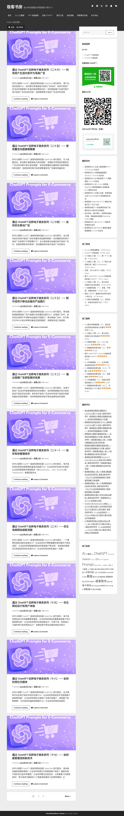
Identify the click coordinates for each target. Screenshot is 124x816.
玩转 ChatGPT (47, 15)
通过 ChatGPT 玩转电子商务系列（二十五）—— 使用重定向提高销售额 (41, 124)
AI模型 (88, 554)
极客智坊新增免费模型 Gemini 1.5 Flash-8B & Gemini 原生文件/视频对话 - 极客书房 (98, 460)
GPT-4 (101, 559)
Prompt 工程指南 (91, 58)
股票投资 (103, 586)
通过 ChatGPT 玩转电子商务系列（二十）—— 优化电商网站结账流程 (41, 505)
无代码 (87, 581)
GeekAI (86, 559)
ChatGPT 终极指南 (92, 55)
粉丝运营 (97, 586)
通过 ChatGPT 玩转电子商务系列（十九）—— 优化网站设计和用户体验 (41, 581)
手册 (107, 572)
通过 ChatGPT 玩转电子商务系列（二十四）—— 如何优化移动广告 (41, 200)
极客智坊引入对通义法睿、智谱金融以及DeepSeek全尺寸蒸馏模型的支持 (98, 196)
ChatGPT (101, 553)
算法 (93, 586)
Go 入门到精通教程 (92, 250)
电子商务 (86, 585)
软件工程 (59, 15)
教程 (89, 576)
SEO (99, 565)
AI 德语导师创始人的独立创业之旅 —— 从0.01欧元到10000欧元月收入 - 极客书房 (98, 524)
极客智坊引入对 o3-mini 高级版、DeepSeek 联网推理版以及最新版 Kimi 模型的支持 (97, 187)
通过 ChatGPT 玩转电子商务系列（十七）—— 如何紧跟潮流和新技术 (41, 733)
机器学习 (92, 581)
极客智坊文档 (82, 15)
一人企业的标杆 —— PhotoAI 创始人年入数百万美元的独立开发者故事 (98, 515)
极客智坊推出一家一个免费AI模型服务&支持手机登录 (98, 466)
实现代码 (90, 572)
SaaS (96, 565)
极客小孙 (37, 78)
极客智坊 (101, 581)
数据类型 (102, 577)
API (93, 554)
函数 (95, 569)
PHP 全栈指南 (33, 15)
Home (9, 22)
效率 (85, 577)
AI (83, 553)
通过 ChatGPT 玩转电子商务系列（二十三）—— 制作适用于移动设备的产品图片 (41, 276)
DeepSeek (111, 554)
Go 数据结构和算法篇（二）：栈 (96, 348)
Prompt (88, 564)
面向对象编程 (96, 589)
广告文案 (100, 572)
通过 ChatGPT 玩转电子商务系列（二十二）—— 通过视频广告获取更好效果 (41, 352)
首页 (9, 15)
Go (97, 559)
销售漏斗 (88, 589)
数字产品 (96, 577)
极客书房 (14, 7)
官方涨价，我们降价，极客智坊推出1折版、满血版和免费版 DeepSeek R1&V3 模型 (98, 216)
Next (67, 796)
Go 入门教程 (19, 15)
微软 (104, 572)
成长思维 (70, 15)
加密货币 (107, 569)
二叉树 (109, 565)
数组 (83, 581)
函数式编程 (100, 569)
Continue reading (21, 99)
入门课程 (91, 569)
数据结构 (109, 577)
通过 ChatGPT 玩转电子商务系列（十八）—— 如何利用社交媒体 (41, 657)
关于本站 (94, 15)
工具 (95, 572)
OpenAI (106, 559)
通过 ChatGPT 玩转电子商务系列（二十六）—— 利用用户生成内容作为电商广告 (41, 48)
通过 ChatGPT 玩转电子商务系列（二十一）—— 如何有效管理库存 (41, 428)
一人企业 (104, 565)
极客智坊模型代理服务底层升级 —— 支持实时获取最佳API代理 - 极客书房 (98, 448)
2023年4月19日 (26, 78)
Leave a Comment (40, 99)
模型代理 (109, 581)
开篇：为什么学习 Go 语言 (95, 270)
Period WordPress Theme (55, 813)
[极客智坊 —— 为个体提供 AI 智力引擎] (98, 89)
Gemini (93, 559)
